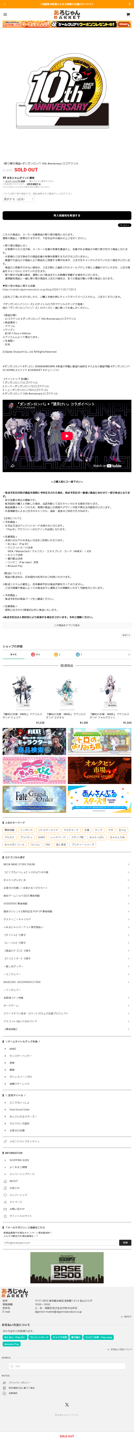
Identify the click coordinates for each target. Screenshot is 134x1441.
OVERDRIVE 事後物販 (15, 903)
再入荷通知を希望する (67, 215)
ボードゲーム (10, 1005)
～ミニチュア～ (12, 974)
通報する (126, 635)
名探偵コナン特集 (13, 997)
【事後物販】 (10, 1029)
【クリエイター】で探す (17, 958)
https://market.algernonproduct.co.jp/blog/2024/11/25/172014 (39, 289)
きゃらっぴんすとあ (14, 880)
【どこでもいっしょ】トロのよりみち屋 (27, 872)
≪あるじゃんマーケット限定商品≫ (23, 927)
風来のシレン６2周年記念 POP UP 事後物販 (28, 911)
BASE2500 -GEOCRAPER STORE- (22, 982)
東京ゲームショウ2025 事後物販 (22, 895)
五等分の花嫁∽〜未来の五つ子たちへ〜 (26, 888)
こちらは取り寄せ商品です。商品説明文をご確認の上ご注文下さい (37, 193)
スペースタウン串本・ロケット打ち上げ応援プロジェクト (35, 1013)
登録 (125, 1242)
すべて (13, 654)
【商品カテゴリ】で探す (17, 950)
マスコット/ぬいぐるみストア (20, 1021)
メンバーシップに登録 (15, 181)
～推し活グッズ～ (13, 966)
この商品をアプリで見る (67, 625)
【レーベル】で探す (14, 942)
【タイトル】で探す (14, 935)
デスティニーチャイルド (17, 919)
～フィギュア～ (12, 990)
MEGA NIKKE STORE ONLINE (19, 864)
